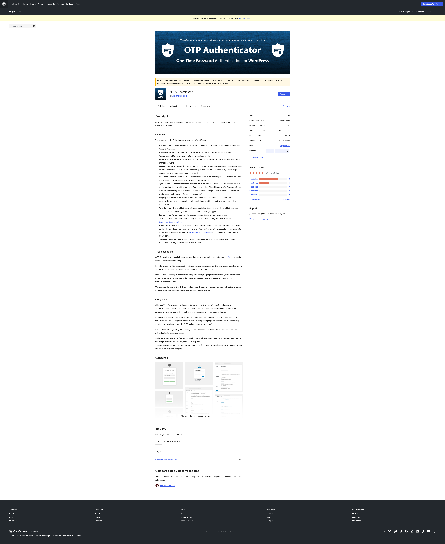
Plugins (97, 517)
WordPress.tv (187, 521)
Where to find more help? (166, 460)
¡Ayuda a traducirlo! (246, 18)
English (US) (285, 146)
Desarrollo (205, 106)
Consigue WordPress (431, 4)
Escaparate (99, 510)
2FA (268, 151)
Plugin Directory (15, 12)
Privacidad (13, 521)
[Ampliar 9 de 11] (239, 365)
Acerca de (13, 510)
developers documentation (170, 222)
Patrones (98, 521)
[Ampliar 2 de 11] (180, 394)
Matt (355, 513)
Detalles (161, 106)
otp (272, 151)
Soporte (286, 106)
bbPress (356, 517)
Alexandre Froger (179, 96)
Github (230, 257)
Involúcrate (271, 510)
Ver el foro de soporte (258, 219)
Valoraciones (175, 106)
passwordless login (282, 151)
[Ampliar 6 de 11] (210, 390)
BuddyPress (358, 521)
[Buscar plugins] (34, 26)
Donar (270, 517)
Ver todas (285, 199)
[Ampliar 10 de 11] (239, 397)
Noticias (12, 513)
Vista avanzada (256, 157)
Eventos (270, 513)
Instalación (191, 106)
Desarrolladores (187, 517)
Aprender (184, 510)
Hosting (12, 517)
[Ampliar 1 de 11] (180, 365)
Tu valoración (255, 199)
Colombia (34, 532)
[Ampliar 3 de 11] (180, 411)
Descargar (284, 94)
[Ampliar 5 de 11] (210, 365)
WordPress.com (359, 510)
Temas (97, 513)
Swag (270, 521)
